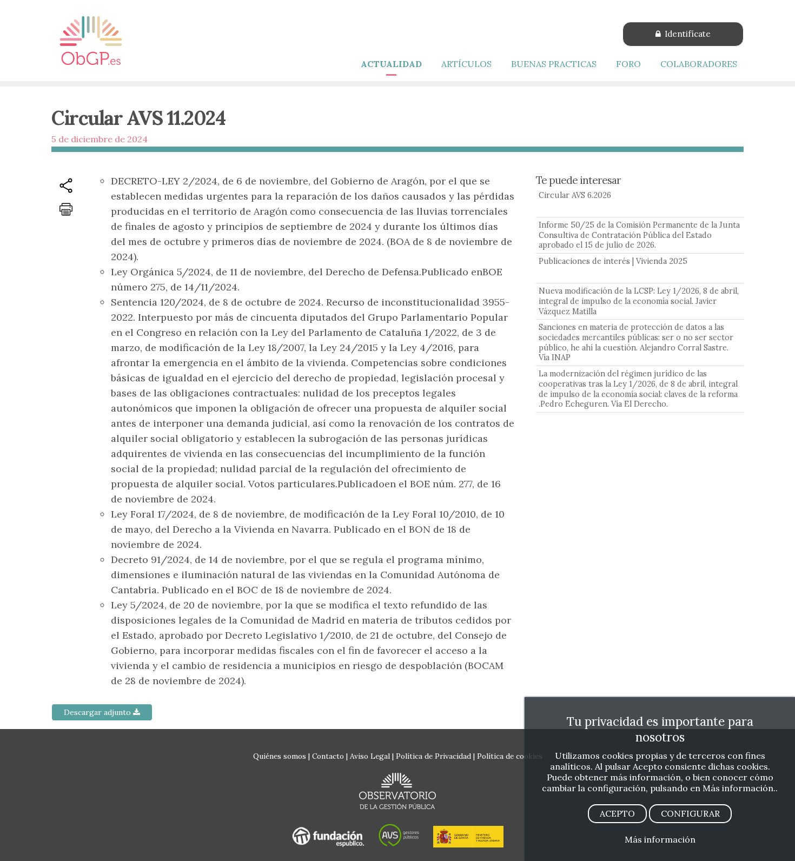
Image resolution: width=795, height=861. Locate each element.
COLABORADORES (698, 63)
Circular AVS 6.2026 (575, 195)
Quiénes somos (279, 756)
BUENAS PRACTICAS (554, 63)
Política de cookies (509, 756)
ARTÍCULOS (466, 63)
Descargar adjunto (98, 712)
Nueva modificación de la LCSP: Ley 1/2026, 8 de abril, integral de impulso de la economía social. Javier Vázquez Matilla (639, 301)
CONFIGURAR (690, 813)
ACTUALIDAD (391, 63)
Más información (660, 839)
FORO (628, 63)
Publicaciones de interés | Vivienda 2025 (613, 261)
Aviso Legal (370, 756)
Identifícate (686, 34)
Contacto (328, 756)
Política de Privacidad (433, 756)
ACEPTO (617, 813)
